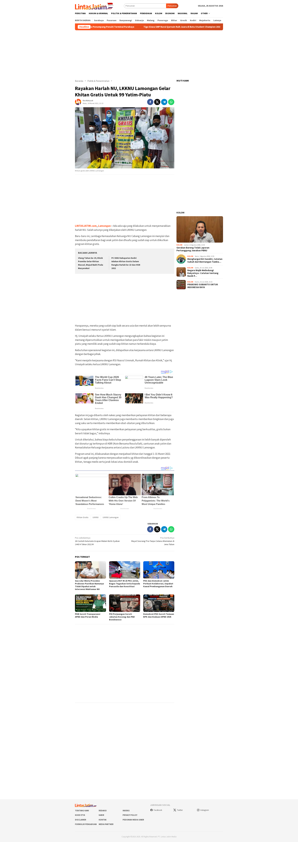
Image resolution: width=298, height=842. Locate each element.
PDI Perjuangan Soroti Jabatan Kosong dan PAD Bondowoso (122, 617)
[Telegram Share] (164, 102)
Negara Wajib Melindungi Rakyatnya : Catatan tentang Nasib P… (202, 273)
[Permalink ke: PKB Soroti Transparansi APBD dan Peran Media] (90, 603)
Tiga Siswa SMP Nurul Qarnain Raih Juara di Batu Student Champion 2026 (161, 26)
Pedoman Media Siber (133, 819)
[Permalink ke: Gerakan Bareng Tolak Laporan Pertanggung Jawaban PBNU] (199, 229)
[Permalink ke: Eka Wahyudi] (78, 101)
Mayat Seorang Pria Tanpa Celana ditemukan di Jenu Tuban (152, 541)
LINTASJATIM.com (86, 226)
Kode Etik (80, 815)
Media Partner (106, 824)
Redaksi (103, 810)
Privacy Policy (130, 815)
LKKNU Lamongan (111, 517)
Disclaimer (80, 819)
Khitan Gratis (82, 517)
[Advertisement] (149, 55)
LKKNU (96, 517)
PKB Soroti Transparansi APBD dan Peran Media (87, 615)
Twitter (180, 810)
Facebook (158, 810)
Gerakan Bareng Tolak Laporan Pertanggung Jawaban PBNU (192, 249)
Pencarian (172, 5)
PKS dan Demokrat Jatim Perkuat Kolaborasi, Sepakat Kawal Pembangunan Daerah (158, 583)
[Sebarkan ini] (150, 102)
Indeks (126, 810)
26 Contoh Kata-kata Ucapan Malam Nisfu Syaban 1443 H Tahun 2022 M (97, 541)
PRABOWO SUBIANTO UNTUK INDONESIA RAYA (202, 286)
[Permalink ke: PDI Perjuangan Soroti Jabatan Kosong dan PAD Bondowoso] (124, 603)
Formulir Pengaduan (86, 824)
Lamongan (104, 226)
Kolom (180, 212)
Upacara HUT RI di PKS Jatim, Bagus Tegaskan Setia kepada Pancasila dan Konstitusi (124, 583)
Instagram (204, 810)
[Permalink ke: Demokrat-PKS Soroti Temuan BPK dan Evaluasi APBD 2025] (158, 603)
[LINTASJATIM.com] (94, 5)
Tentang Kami (82, 810)
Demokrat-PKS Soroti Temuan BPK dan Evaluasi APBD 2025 (158, 615)
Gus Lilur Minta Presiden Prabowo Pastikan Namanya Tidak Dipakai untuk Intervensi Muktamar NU (89, 585)
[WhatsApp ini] (171, 102)
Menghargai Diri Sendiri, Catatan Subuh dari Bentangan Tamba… (204, 260)
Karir (101, 815)
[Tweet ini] (157, 102)
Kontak (102, 819)
